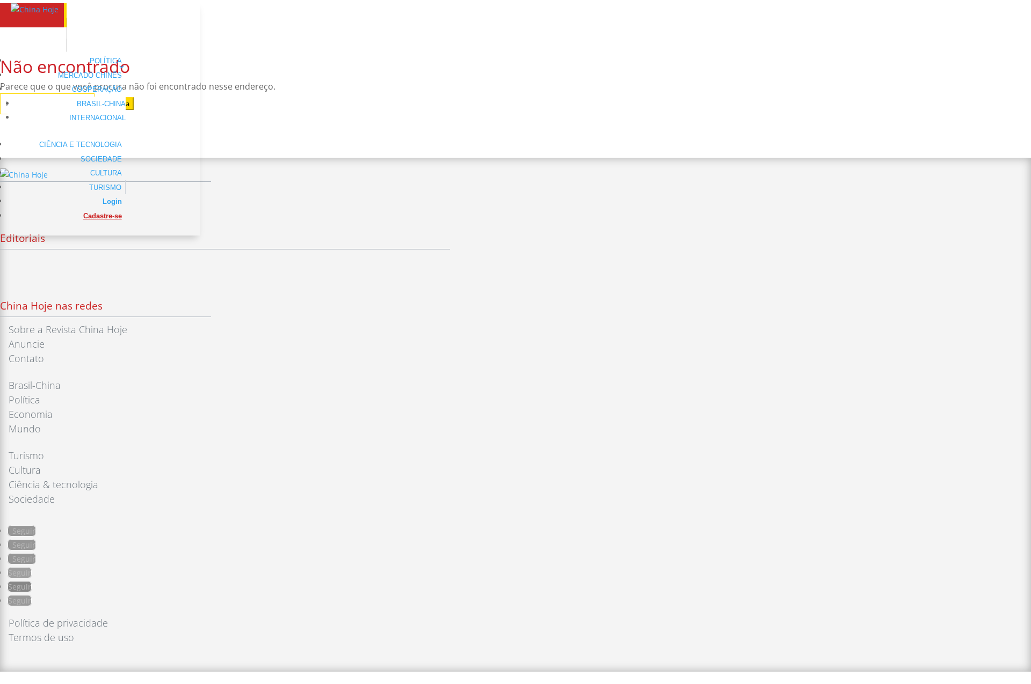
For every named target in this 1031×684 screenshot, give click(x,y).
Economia (31, 414)
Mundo (25, 428)
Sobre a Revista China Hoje (68, 329)
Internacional (97, 118)
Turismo (105, 187)
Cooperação (97, 89)
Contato (26, 358)
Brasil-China (101, 104)
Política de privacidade (58, 622)
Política (106, 61)
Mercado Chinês (90, 75)
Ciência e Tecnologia (80, 145)
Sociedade (101, 159)
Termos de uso (41, 637)
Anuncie (27, 343)
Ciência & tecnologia (53, 484)
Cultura (106, 173)
